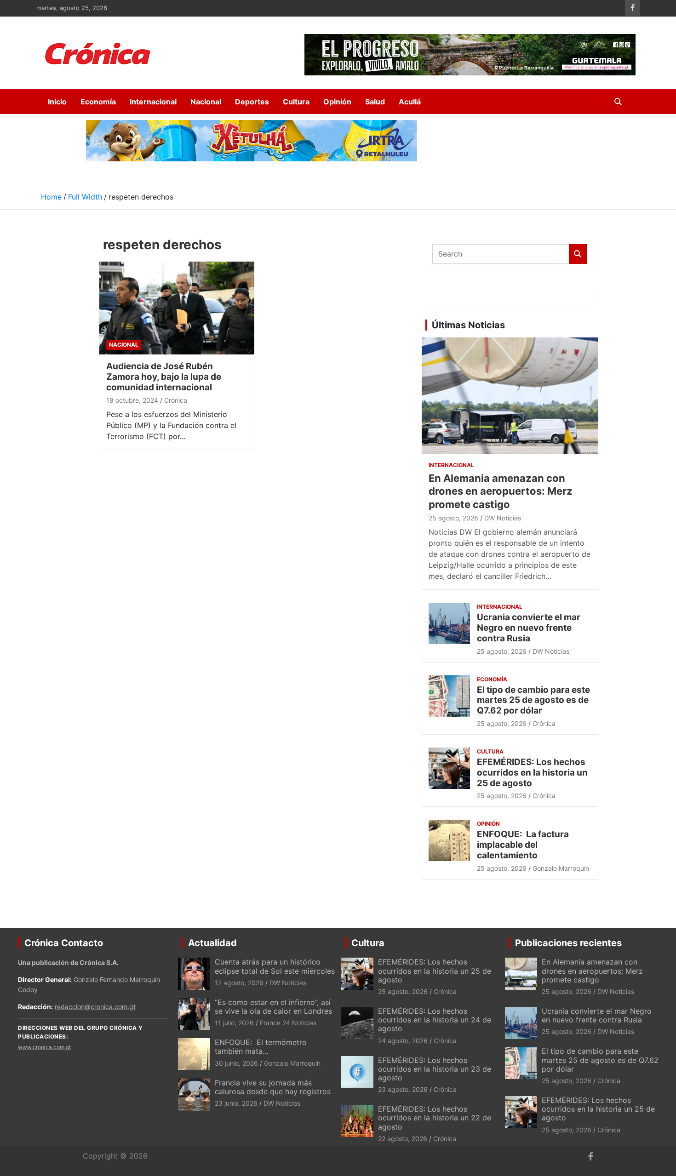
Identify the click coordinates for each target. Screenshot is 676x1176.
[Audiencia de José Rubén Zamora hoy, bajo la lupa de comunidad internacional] (177, 307)
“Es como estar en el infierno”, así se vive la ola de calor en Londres (273, 1007)
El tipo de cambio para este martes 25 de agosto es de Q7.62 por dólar (533, 700)
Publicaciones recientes (568, 942)
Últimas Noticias (468, 325)
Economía (98, 101)
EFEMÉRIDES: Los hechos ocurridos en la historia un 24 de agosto (434, 1019)
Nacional (205, 101)
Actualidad (212, 942)
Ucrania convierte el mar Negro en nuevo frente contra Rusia (528, 628)
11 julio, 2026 (234, 1023)
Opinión (337, 101)
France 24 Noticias (288, 1023)
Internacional (153, 101)
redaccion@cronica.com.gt (95, 1006)
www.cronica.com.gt (44, 1047)
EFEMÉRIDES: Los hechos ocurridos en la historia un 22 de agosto (434, 1117)
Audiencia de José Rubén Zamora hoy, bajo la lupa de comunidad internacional (163, 377)
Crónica (175, 400)
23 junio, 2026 (236, 1103)
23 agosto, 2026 (403, 1089)
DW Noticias (502, 518)
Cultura (296, 101)
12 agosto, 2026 (239, 983)
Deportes (252, 101)
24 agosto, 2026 (403, 1041)
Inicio (57, 101)
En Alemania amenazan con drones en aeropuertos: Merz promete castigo (501, 491)
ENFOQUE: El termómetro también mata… (261, 1047)
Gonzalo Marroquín (561, 868)
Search (578, 254)
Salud (375, 101)
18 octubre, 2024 (132, 400)
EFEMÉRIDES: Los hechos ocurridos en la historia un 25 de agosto (532, 772)
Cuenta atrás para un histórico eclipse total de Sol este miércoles (275, 966)
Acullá (410, 101)
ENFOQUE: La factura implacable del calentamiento (523, 845)
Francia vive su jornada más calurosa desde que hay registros (273, 1087)
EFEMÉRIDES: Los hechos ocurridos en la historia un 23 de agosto (434, 1069)
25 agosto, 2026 (453, 518)
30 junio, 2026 (236, 1063)
